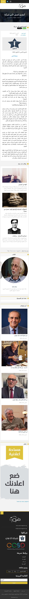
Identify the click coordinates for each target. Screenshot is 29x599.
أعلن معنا (24, 564)
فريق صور (23, 33)
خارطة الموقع (16, 590)
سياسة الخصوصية (8, 590)
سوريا (9, 571)
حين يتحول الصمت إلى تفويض (20, 335)
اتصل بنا (24, 559)
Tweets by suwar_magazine (23, 501)
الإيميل (2, 579)
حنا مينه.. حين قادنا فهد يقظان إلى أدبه (19, 367)
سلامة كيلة (14, 286)
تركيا (15, 571)
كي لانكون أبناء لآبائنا (23, 431)
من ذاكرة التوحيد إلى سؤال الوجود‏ (20, 399)
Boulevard (13, 597)
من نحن (24, 561)
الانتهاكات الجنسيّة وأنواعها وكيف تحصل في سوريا (15, 210)
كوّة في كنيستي (23, 184)
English (3, 1)
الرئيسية (24, 556)
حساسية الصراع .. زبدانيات (19, 236)
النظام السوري (23, 571)
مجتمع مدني (23, 34)
